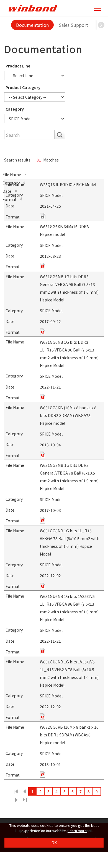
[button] (101, 25)
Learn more (77, 830)
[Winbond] (33, 8)
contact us (42, 216)
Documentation (32, 25)
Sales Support (73, 25)
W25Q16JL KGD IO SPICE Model (68, 184)
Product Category (23, 87)
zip (42, 266)
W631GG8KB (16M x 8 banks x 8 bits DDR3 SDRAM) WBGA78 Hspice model (68, 415)
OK (54, 842)
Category (15, 109)
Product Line (18, 66)
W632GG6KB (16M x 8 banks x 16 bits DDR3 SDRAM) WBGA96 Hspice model (69, 734)
